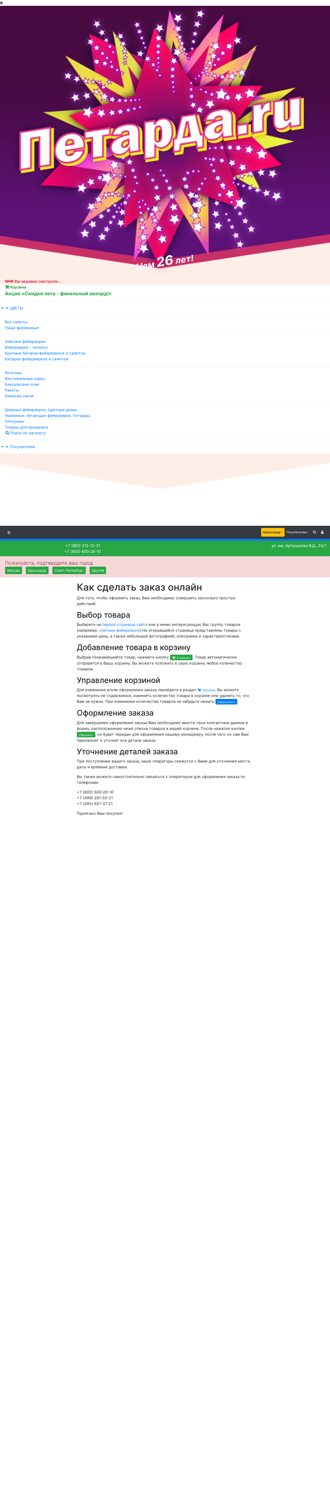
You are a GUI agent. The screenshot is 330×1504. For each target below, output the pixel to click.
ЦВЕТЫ (16, 308)
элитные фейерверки (119, 630)
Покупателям (22, 446)
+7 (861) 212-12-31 (82, 545)
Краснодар (271, 532)
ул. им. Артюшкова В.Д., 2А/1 (299, 545)
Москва (13, 570)
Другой (98, 570)
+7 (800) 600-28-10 (82, 551)
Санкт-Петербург (69, 570)
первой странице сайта (124, 624)
